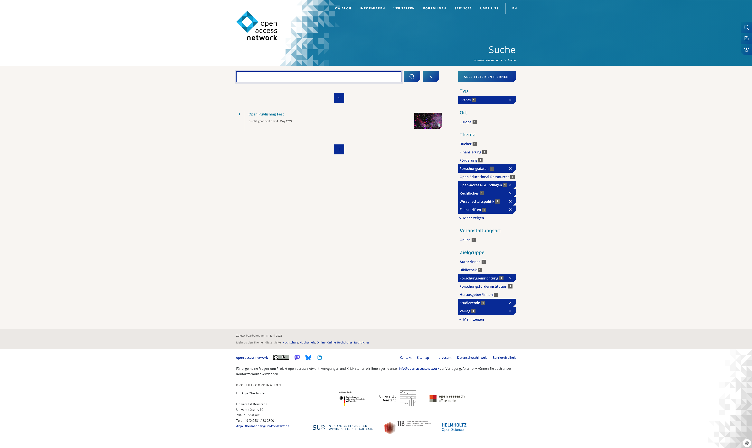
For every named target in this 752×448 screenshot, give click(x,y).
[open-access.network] (256, 26)
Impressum (443, 357)
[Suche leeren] (431, 76)
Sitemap (423, 357)
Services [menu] (463, 8)
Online (321, 342)
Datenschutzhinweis (472, 357)
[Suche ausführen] (412, 76)
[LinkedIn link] (319, 357)
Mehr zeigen (473, 217)
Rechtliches (345, 342)
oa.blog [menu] (343, 8)
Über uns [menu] (489, 8)
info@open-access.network (419, 368)
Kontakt (405, 357)
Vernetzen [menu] (404, 8)
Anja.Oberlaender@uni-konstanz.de (262, 426)
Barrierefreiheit (504, 357)
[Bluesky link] (308, 357)
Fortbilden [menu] (434, 8)
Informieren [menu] (372, 8)
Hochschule (290, 342)
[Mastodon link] (297, 357)
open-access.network (488, 60)
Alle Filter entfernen (486, 76)
